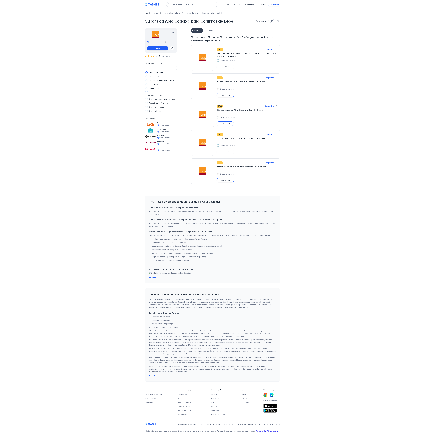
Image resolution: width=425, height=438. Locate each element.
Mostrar (157, 48)
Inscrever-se (274, 4)
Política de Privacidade (267, 431)
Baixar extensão (270, 401)
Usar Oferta (225, 67)
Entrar (263, 4)
